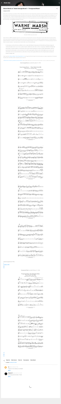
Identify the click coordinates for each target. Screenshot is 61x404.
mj (8, 366)
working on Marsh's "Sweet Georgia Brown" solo (17, 56)
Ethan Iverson (14, 360)
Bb (4, 354)
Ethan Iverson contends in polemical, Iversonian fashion (13, 60)
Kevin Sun (7, 3)
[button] (57, 9)
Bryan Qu (8, 360)
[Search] (59, 3)
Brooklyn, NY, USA (13, 362)
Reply (9, 370)
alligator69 (10, 373)
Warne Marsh (33, 360)
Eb (4, 267)
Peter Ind (20, 360)
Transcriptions (26, 360)
